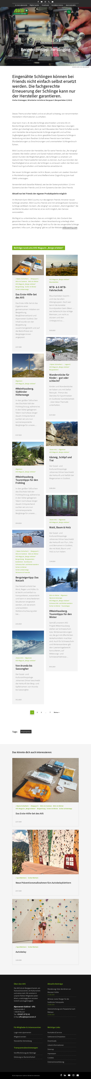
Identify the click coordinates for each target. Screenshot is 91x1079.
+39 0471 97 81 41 (23, 1014)
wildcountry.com (69, 227)
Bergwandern (53, 370)
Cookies (50, 1057)
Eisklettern (19, 562)
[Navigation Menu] (77, 12)
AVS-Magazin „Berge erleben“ (25, 39)
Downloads (45, 5)
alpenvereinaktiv (71, 5)
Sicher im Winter (30, 287)
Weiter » (56, 712)
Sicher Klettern (45, 43)
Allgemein (19, 381)
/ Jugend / (67, 364)
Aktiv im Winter (33, 281)
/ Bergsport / (46, 35)
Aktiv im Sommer (61, 35)
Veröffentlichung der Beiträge (25, 1053)
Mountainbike (53, 282)
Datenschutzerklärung (55, 1062)
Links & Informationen (55, 1045)
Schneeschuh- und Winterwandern (27, 564)
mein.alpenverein (22, 5)
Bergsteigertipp (26, 732)
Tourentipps (65, 606)
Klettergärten (58, 39)
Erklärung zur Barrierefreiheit (24, 1057)
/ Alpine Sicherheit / (31, 35)
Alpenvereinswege (55, 598)
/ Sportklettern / (21, 878)
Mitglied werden (34, 5)
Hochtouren (28, 562)
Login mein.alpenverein (22, 1032)
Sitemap (50, 1049)
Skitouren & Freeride (23, 572)
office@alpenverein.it (27, 1017)
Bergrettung (44, 39)
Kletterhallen (71, 39)
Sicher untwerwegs (22, 289)
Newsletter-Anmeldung (23, 1041)
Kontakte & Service (57, 5)
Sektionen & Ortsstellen (56, 1036)
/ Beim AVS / (53, 450)
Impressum (51, 1053)
